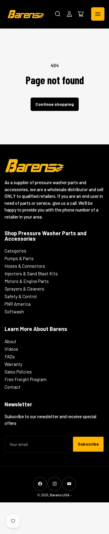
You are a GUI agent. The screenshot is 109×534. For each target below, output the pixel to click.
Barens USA (60, 495)
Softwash (14, 311)
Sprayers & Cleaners (24, 288)
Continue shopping (54, 104)
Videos (11, 349)
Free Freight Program (26, 379)
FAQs (10, 356)
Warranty (13, 364)
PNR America (18, 304)
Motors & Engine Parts (27, 281)
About (10, 341)
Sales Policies (18, 371)
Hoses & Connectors (25, 266)
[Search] (57, 14)
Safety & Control (21, 296)
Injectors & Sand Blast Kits (31, 273)
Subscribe (88, 443)
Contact (13, 387)
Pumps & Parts (19, 258)
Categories (15, 250)
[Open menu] (97, 14)
